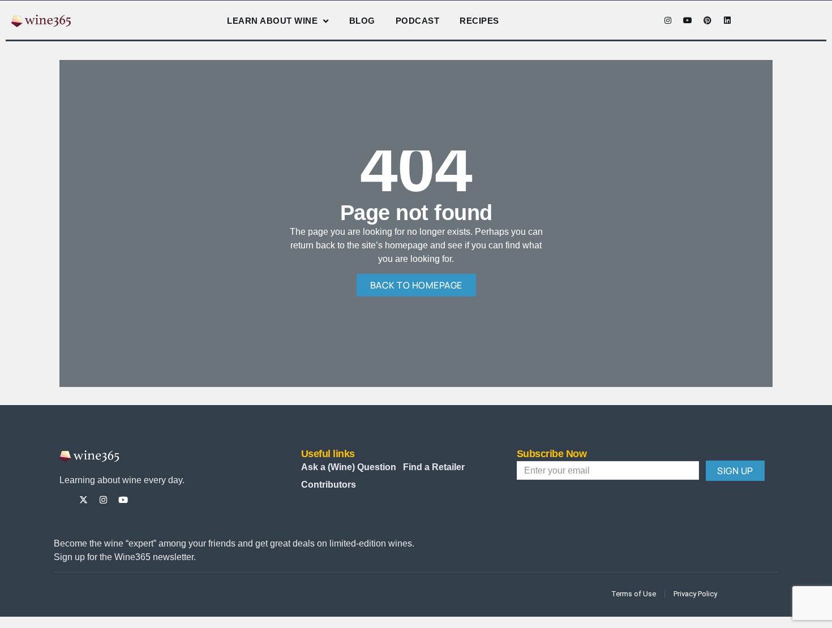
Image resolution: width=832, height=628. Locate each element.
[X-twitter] (83, 500)
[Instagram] (668, 20)
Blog (362, 20)
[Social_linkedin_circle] (162, 500)
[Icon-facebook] (648, 20)
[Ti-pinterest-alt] (143, 500)
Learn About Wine (272, 20)
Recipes (479, 20)
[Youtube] (688, 20)
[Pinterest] (707, 20)
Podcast (418, 20)
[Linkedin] (727, 20)
